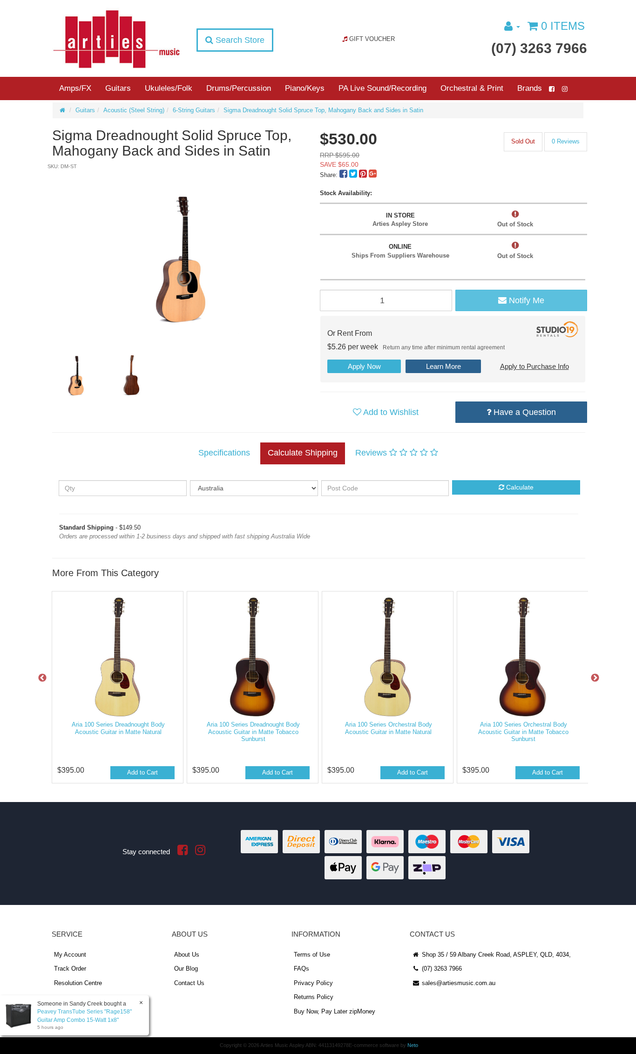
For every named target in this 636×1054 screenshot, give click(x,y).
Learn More (443, 366)
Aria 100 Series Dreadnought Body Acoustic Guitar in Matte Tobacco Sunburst (253, 731)
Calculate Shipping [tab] (303, 452)
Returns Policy (313, 996)
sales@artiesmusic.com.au (457, 982)
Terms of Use (312, 954)
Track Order (70, 968)
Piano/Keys (305, 88)
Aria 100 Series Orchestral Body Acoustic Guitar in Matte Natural (388, 728)
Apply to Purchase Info (534, 366)
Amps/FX (75, 88)
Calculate (519, 487)
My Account (70, 954)
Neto (412, 1045)
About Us (186, 954)
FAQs (301, 968)
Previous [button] (42, 678)
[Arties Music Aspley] (116, 38)
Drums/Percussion (238, 88)
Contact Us (189, 982)
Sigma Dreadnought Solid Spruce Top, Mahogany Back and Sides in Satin (323, 110)
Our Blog (186, 968)
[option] (184, 252)
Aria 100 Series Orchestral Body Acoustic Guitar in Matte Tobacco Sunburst (523, 731)
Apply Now (364, 366)
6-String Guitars (194, 110)
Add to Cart (142, 772)
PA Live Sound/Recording (382, 88)
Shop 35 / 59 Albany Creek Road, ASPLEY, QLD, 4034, (495, 954)
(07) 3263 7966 (539, 48)
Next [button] (595, 678)
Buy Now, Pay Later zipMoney (334, 1011)
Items (563, 26)
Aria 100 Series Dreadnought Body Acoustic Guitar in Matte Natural (118, 728)
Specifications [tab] (224, 452)
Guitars (118, 88)
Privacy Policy (313, 982)
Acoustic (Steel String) (133, 110)
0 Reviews (566, 141)
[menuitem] (344, 174)
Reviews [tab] (372, 452)
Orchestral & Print (471, 88)
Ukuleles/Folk (168, 88)
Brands (529, 88)
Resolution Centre (78, 982)
